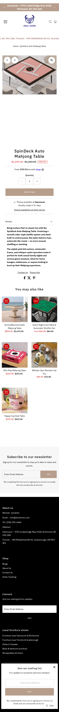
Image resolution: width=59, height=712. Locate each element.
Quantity (29, 175)
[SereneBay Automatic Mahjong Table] (15, 309)
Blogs (5, 564)
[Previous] (4, 7)
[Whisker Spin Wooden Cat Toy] (44, 355)
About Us (6, 568)
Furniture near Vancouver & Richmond (20, 635)
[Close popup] (54, 667)
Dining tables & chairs (12, 653)
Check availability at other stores (29, 210)
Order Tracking (9, 577)
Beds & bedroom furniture (14, 648)
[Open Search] (50, 21)
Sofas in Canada (9, 644)
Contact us (23, 273)
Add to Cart (29, 192)
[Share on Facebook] (25, 278)
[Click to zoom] (51, 60)
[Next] (54, 7)
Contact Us (7, 572)
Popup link (35, 273)
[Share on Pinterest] (34, 278)
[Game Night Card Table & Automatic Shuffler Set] (44, 309)
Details (8, 221)
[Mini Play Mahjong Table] (15, 355)
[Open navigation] (8, 21)
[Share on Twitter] (29, 278)
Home (15, 46)
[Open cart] (55, 21)
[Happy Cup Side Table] (15, 400)
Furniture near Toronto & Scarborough (20, 640)
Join (48, 474)
